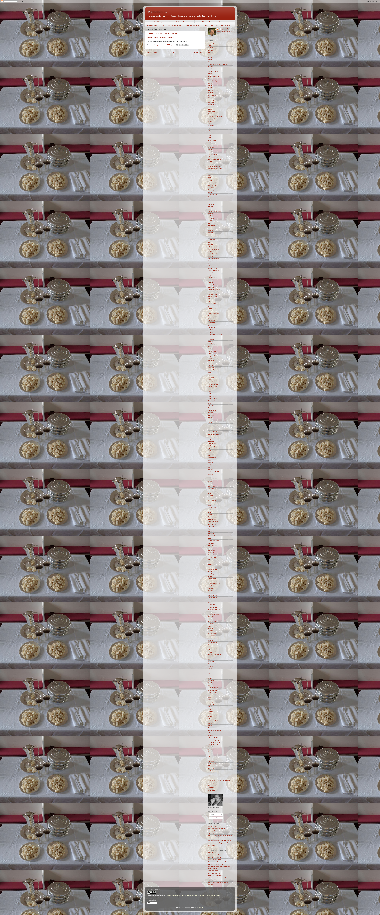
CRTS (210, 178)
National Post (212, 500)
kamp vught (211, 845)
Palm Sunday (212, 536)
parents (210, 538)
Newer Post (152, 52)
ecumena (211, 204)
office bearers (212, 519)
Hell (209, 337)
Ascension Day (212, 81)
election (210, 213)
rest (209, 612)
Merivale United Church (215, 472)
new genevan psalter (214, 857)
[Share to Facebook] (186, 45)
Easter (210, 202)
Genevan (211, 292)
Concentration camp (214, 166)
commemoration (213, 164)
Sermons (210, 666)
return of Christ (212, 621)
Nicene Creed (212, 507)
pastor (210, 548)
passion (210, 545)
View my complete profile (224, 31)
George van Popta (225, 29)
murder (210, 491)
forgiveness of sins (213, 270)
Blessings (211, 102)
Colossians (211, 161)
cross (209, 175)
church (210, 152)
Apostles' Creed (213, 71)
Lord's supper (212, 446)
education (211, 206)
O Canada (211, 514)
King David (211, 405)
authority (210, 85)
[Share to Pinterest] (188, 45)
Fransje (210, 275)
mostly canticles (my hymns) (217, 828)
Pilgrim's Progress (213, 557)
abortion (210, 47)
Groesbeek (211, 327)
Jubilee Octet (212, 396)
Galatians (211, 287)
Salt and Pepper (213, 642)
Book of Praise (212, 104)
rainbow (210, 600)
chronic (210, 149)
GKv (209, 299)
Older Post (198, 52)
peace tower (212, 550)
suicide (210, 713)
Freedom (211, 282)
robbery (210, 626)
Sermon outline (212, 664)
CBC (209, 130)
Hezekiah (211, 339)
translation (211, 749)
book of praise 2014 (214, 855)
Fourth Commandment (215, 273)
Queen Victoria (212, 597)
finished (210, 256)
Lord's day (211, 441)
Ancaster (210, 66)
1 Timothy (211, 43)
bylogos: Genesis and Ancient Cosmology (163, 33)
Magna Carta (212, 453)
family (209, 242)
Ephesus (210, 220)
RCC (209, 602)
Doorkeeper (211, 197)
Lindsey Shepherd (213, 434)
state (209, 699)
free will (210, 280)
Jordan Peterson (213, 389)
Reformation (212, 604)
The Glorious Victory (214, 742)
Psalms (210, 593)
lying (209, 450)
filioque (210, 251)
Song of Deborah (213, 687)
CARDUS (211, 126)
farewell (210, 244)
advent (210, 57)
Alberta (210, 62)
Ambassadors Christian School (217, 64)
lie (208, 424)
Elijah (209, 216)
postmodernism (213, 569)
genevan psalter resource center (218, 864)
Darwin (210, 180)
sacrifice (210, 638)
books (210, 109)
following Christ (212, 268)
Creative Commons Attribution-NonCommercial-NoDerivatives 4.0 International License (193, 895)
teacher (210, 723)
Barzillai (210, 92)
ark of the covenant (214, 76)
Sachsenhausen (213, 633)
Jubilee (210, 394)
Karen (210, 403)
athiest (210, 83)
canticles (210, 123)
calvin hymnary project (215, 859)
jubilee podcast (212, 831)
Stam (209, 697)
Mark (209, 460)
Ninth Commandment (214, 510)
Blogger (201, 907)
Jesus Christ (212, 382)
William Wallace (213, 766)
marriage (210, 462)
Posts (212, 814)
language (211, 412)
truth (209, 754)
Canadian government (215, 116)
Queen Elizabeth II (213, 595)
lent (209, 420)
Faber (210, 237)
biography (211, 100)
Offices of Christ (213, 521)
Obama (210, 517)
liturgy (210, 436)
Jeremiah (211, 377)
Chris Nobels (212, 140)
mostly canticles (213, 870)
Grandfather (211, 322)
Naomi (210, 493)
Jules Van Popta (213, 398)
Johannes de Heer (213, 384)
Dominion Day (212, 194)
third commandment (214, 747)
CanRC (210, 121)
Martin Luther (212, 465)
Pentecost (211, 552)
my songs (211, 852)
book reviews (212, 107)
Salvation (211, 645)
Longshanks (211, 439)
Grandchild (211, 320)
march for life (212, 457)
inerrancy (211, 367)
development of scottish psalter (217, 862)
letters (210, 422)
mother (210, 484)
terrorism (210, 735)
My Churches (225, 25)
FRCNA (210, 277)
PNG (209, 559)
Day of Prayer (212, 185)
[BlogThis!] (182, 45)
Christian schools (213, 145)
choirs (210, 137)
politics (210, 564)
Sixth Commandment (214, 683)
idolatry (210, 353)
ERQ (209, 223)
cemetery (211, 133)
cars (209, 128)
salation (210, 640)
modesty (210, 479)
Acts (209, 52)
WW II (210, 773)
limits (209, 429)
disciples (210, 192)
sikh (209, 676)
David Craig (211, 182)
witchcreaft (211, 768)
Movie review (212, 486)
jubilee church (212, 833)
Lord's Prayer (212, 443)
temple (210, 725)
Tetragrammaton (213, 737)
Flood (209, 265)
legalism (210, 417)
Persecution (211, 555)
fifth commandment (214, 249)
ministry (210, 474)
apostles (210, 69)
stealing (210, 702)
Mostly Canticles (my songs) (155, 25)
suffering (210, 711)
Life (209, 427)
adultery (210, 55)
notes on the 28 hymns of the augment (220, 835)
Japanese (211, 375)
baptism (210, 90)
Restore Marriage (213, 614)
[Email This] (180, 45)
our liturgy (211, 533)
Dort (209, 199)
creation (210, 173)
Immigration (211, 360)
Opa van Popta (212, 524)
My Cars (205, 25)
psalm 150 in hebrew (214, 875)
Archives (210, 73)
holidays (210, 341)
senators (210, 659)
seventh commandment (215, 671)
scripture (210, 652)
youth (209, 775)
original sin (211, 531)
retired (210, 619)
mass (209, 467)
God (209, 301)
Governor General (213, 313)
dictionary (211, 190)
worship (210, 770)
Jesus (209, 379)
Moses (210, 481)
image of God (212, 356)
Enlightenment (212, 218)
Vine (209, 759)
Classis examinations (214, 159)
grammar (211, 318)
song (209, 685)
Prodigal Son (212, 578)
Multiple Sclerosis (213, 488)
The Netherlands (213, 744)
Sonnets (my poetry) (174, 25)
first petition (211, 261)
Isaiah (210, 372)
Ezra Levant (211, 235)
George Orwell (212, 296)
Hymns (210, 348)
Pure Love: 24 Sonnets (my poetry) (219, 780)
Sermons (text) (188, 22)
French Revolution (213, 284)
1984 (209, 45)
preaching (211, 574)
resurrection (211, 616)
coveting (210, 171)
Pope (209, 567)
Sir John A (211, 680)
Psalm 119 (211, 588)
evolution (210, 230)
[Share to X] (184, 45)
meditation (211, 469)
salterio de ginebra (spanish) (217, 878)
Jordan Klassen (213, 386)
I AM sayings (212, 351)
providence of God (213, 586)
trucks (210, 751)
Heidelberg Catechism (215, 334)
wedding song (212, 763)
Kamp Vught (211, 401)
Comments (213, 818)
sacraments (211, 635)
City (209, 156)
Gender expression (214, 289)
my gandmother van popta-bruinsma (219, 840)
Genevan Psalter (213, 294)
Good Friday (212, 303)
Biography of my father (191, 25)
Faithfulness (211, 239)
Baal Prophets (212, 88)
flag (209, 263)
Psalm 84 (211, 590)
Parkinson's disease (214, 540)
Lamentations (212, 410)
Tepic (209, 732)
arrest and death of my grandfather (219, 843)
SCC (209, 647)
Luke (209, 448)
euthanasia (211, 225)
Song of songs (212, 690)
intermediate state (213, 370)
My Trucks (214, 25)
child (209, 135)
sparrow (210, 695)
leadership (211, 415)
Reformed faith (212, 607)
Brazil (209, 114)
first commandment (214, 258)
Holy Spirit (211, 344)
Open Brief (211, 526)
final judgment (212, 254)
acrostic (210, 50)
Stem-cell (211, 704)
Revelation (211, 623)
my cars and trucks (214, 838)
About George (158, 22)
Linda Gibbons (212, 431)
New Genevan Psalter (173, 22)
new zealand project (214, 873)
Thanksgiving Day (213, 740)
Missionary (211, 477)
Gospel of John (212, 308)
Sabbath (210, 630)
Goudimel (211, 311)
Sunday (210, 716)
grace (209, 315)
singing (210, 678)
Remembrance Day (214, 609)
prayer (210, 571)
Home (149, 22)
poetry (210, 562)
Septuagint (211, 661)
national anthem (213, 498)
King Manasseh (213, 408)
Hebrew (210, 329)
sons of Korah (212, 692)
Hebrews (210, 332)
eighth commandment (214, 211)
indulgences (211, 365)
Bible (209, 97)
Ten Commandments (214, 728)
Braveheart (211, 111)
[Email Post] (176, 45)
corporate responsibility (215, 168)
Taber (209, 718)
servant (210, 668)
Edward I (210, 209)
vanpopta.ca (157, 12)
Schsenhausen (212, 650)
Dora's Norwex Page (215, 22)
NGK (209, 505)
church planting (212, 154)
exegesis (210, 232)
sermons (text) (212, 826)
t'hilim (209, 880)
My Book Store (201, 22)
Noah (209, 512)
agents (210, 59)
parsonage (211, 543)
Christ (209, 142)
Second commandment (215, 654)
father (209, 247)
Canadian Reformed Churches (217, 119)
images (210, 358)
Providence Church (214, 583)
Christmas (211, 147)
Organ (210, 529)
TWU (209, 756)
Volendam (211, 761)
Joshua (210, 391)
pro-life (210, 576)
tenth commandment (214, 730)
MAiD (209, 455)
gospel (210, 306)
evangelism (211, 228)
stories (210, 706)
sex (209, 673)
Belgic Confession (213, 95)
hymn (209, 346)
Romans (210, 628)
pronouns (211, 581)
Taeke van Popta (213, 721)
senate (210, 657)
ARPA (209, 78)
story (209, 709)
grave (209, 325)
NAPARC (210, 495)
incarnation (211, 363)
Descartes (211, 187)
